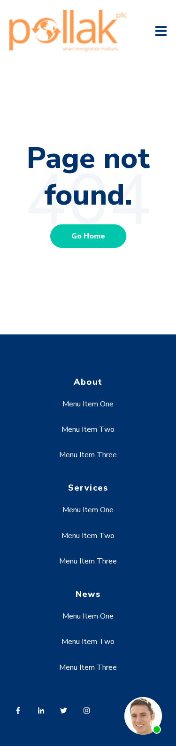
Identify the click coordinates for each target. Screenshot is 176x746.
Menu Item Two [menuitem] (88, 429)
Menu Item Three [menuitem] (88, 455)
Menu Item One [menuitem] (88, 404)
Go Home (88, 236)
